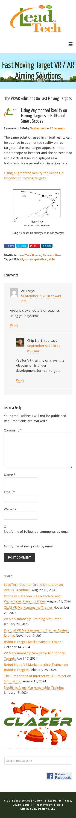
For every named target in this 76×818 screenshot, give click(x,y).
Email (9, 492)
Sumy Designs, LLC (43, 808)
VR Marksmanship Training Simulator (32, 619)
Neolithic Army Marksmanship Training (34, 687)
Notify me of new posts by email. (29, 546)
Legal (27, 804)
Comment (13, 430)
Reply (14, 325)
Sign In (58, 804)
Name (10, 475)
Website (10, 509)
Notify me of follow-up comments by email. (37, 531)
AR (21, 259)
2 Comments (57, 128)
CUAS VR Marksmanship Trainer (28, 607)
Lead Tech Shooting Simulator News (40, 255)
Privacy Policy (42, 804)
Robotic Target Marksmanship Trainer (33, 642)
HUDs (52, 259)
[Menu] (70, 44)
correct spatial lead (35, 259)
